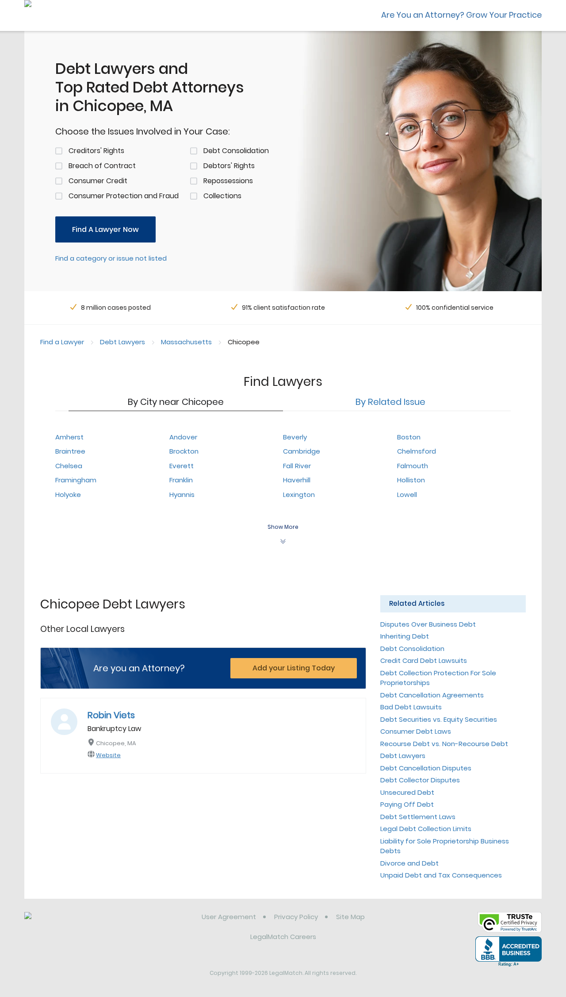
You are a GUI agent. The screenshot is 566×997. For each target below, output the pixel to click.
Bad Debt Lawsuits (411, 707)
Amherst (69, 437)
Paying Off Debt (407, 804)
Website (108, 755)
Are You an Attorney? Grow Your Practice (461, 14)
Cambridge (301, 451)
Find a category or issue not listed (111, 258)
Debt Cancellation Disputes (425, 768)
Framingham (75, 480)
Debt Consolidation (236, 151)
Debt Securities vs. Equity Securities (438, 719)
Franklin (181, 480)
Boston (409, 437)
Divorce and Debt (409, 863)
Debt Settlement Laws (417, 816)
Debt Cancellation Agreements (432, 695)
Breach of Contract (102, 166)
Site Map (350, 916)
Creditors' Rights (96, 151)
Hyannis (182, 494)
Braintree (70, 451)
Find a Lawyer (62, 341)
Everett (181, 465)
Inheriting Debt (404, 636)
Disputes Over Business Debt (428, 624)
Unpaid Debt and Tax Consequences (441, 875)
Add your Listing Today (293, 668)
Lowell (407, 494)
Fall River (297, 465)
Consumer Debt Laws (415, 731)
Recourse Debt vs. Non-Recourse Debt (444, 743)
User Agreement (229, 916)
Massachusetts (186, 341)
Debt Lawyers (122, 341)
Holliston (411, 480)
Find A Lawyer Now (105, 229)
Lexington (299, 494)
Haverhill (296, 480)
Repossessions (228, 181)
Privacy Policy (296, 916)
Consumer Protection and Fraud (124, 196)
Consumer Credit (98, 181)
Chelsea (68, 465)
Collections (222, 196)
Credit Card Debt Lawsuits (423, 660)
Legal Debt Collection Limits (425, 828)
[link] (69, 923)
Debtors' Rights (229, 166)
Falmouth (412, 465)
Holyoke (68, 494)
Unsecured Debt (407, 792)
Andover (183, 437)
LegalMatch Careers (283, 936)
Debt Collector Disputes (420, 780)
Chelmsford (416, 451)
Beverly (295, 437)
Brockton (184, 451)
